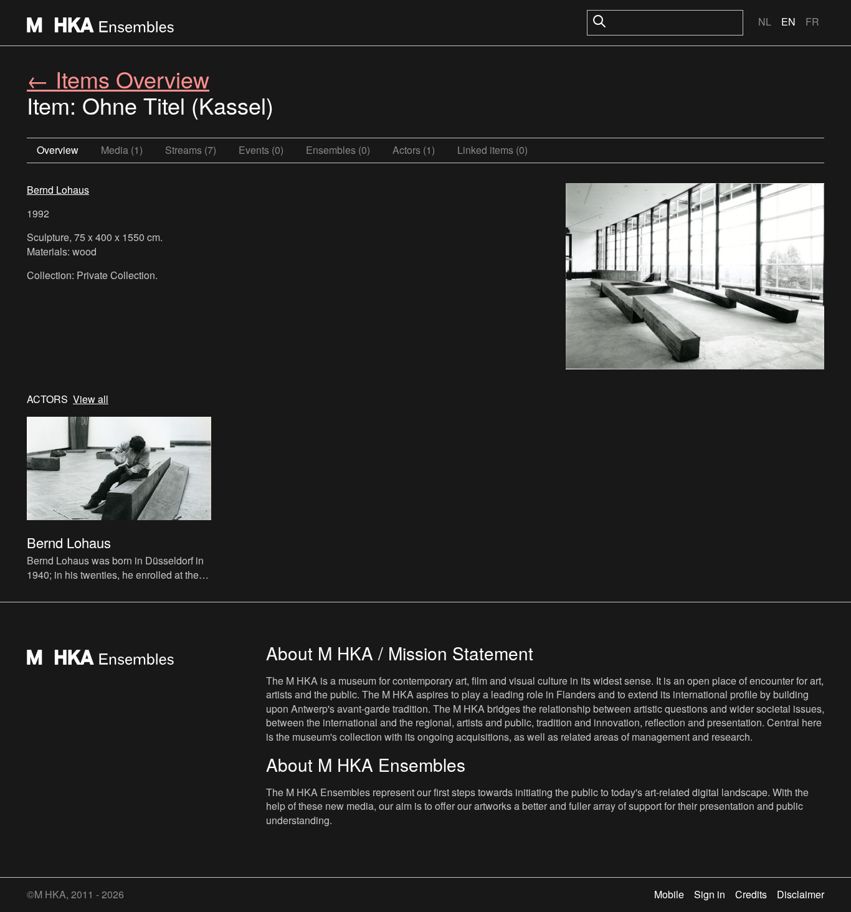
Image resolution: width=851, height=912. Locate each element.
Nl (764, 21)
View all (90, 399)
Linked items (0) (492, 150)
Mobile (669, 894)
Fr (812, 21)
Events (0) (261, 150)
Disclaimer (800, 894)
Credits (751, 894)
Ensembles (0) (338, 150)
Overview (57, 150)
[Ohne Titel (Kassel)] (695, 278)
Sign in (709, 894)
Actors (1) (413, 150)
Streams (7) (190, 150)
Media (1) (122, 150)
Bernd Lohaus (58, 190)
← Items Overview (118, 79)
